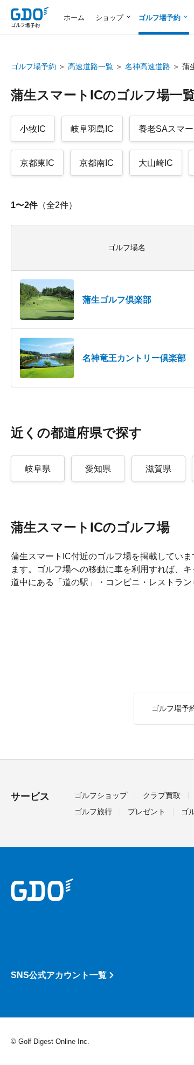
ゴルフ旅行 (93, 811)
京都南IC (96, 163)
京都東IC (37, 163)
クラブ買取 (162, 795)
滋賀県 (158, 468)
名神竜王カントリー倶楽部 (134, 358)
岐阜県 (38, 468)
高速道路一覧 (90, 66)
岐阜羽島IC (92, 128)
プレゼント (146, 811)
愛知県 (98, 468)
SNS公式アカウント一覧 (59, 975)
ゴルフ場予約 (33, 66)
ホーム (74, 18)
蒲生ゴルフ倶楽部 (116, 299)
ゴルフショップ (100, 795)
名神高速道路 (147, 66)
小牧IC (33, 128)
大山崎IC (155, 163)
